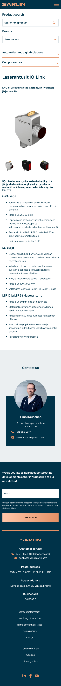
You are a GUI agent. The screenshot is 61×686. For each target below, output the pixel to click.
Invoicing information (30, 618)
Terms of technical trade (29, 624)
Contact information (29, 611)
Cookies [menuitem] (30, 654)
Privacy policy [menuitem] (31, 661)
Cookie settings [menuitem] (31, 648)
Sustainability (30, 630)
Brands (29, 637)
